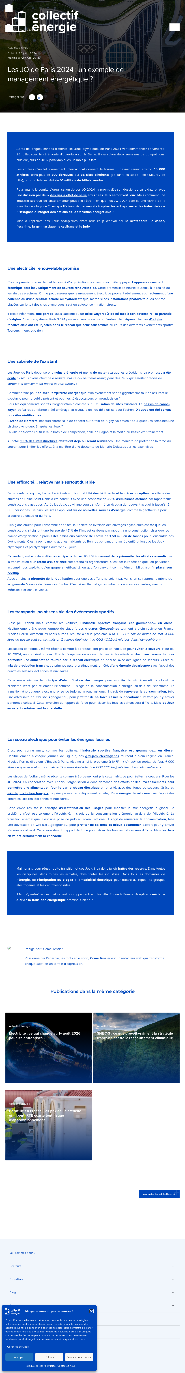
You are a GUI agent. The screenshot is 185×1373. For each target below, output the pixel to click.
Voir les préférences (79, 1357)
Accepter (19, 1357)
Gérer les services (18, 1347)
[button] (91, 1311)
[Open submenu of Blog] (173, 1292)
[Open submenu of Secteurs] (173, 1266)
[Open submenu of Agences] (173, 1305)
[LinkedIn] (40, 97)
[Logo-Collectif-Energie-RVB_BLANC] (42, 5)
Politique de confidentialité (40, 1366)
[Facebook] (32, 97)
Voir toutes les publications (157, 1194)
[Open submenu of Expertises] (173, 1279)
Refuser (49, 1357)
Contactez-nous (66, 1366)
